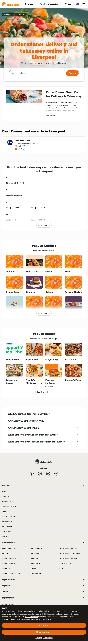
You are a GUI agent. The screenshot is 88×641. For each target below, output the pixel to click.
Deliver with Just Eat (50, 4)
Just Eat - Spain (7, 568)
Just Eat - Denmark (8, 563)
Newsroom (6, 536)
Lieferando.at (35, 558)
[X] (48, 473)
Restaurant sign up (8, 501)
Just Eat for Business (9, 516)
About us (5, 491)
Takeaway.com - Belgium (68, 548)
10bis (61, 568)
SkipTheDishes (36, 573)
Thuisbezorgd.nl (65, 563)
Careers (4, 511)
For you (30, 4)
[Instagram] (40, 473)
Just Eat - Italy (35, 553)
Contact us (5, 496)
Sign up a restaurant (9, 604)
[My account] (83, 4)
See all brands (42, 392)
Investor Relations (8, 548)
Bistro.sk (5, 553)
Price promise (7, 526)
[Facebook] (31, 473)
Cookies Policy (7, 531)
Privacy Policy (7, 521)
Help (69, 4)
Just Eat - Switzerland (9, 558)
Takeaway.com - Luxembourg (69, 553)
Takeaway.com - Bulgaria (68, 558)
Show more (50, 115)
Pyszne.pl (34, 568)
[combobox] (37, 73)
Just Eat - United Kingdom (11, 573)
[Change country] (78, 4)
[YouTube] (56, 473)
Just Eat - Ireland (36, 548)
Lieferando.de (36, 563)
